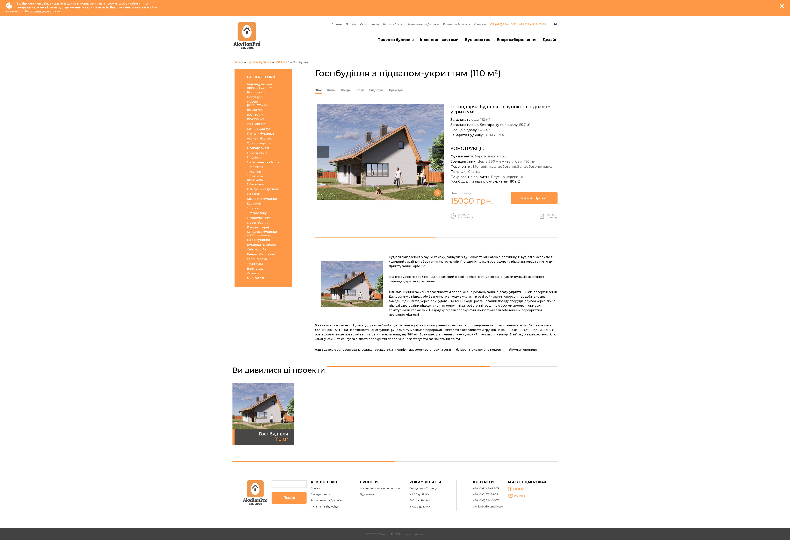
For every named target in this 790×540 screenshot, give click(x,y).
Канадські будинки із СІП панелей (262, 233)
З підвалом (255, 157)
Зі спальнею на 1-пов (263, 162)
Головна (337, 24)
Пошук (289, 498)
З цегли (253, 208)
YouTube (519, 495)
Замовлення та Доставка (423, 24)
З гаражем (255, 167)
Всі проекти (256, 92)
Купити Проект (534, 198)
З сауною (254, 172)
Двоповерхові (258, 148)
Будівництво (477, 40)
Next (438, 152)
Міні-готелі (255, 278)
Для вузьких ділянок (263, 189)
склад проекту (552, 216)
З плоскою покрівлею (255, 178)
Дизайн (550, 40)
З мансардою (257, 153)
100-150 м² (282, 62)
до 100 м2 (254, 110)
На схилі (253, 194)
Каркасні (254, 203)
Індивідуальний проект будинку (259, 86)
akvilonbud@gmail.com (488, 506)
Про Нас (351, 24)
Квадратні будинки (262, 199)
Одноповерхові (259, 143)
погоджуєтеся (40, 11)
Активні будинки (260, 138)
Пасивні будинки (260, 133)
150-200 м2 (255, 119)
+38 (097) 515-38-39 (485, 494)
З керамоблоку (258, 218)
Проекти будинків (395, 40)
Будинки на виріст (261, 245)
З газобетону (257, 213)
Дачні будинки (258, 240)
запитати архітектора (465, 216)
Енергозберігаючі (261, 254)
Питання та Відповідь (456, 24)
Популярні (255, 97)
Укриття (253, 273)
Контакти (480, 24)
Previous (323, 152)
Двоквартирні (258, 227)
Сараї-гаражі (257, 259)
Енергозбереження (516, 40)
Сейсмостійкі (257, 249)
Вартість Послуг (393, 24)
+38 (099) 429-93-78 (532, 24)
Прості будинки (259, 223)
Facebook (519, 488)
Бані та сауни (257, 268)
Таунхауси (255, 264)
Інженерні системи (439, 40)
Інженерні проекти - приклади (380, 488)
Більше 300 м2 (258, 129)
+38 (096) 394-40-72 (503, 24)
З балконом (255, 184)
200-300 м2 (256, 124)
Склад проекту (370, 24)
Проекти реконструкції (258, 103)
